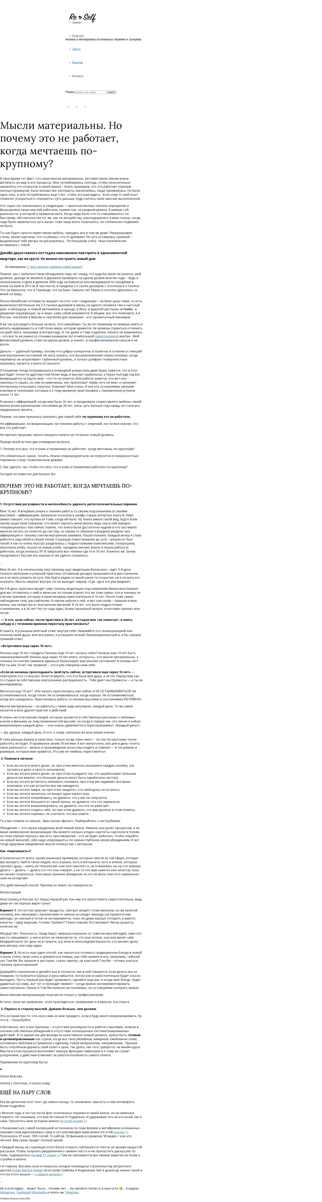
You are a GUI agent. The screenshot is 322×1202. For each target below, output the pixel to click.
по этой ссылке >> (73, 1121)
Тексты (76, 49)
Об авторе (78, 35)
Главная (76, 22)
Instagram (8, 1192)
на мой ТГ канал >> (45, 1155)
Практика (77, 62)
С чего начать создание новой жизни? (54, 267)
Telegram (72, 1192)
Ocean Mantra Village (27, 1170)
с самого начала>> (49, 1174)
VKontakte (38, 1192)
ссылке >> (121, 1132)
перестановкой (106, 336)
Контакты (77, 76)
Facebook (24, 1192)
